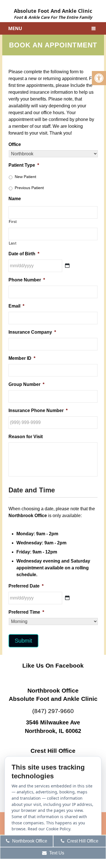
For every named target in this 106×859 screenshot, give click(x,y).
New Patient (25, 176)
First (13, 222)
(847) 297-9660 (53, 711)
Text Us (56, 852)
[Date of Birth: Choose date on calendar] (67, 265)
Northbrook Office (29, 841)
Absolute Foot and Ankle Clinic (53, 13)
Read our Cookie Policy (49, 828)
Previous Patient (29, 187)
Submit (23, 641)
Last (13, 243)
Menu (15, 28)
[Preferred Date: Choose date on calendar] (67, 598)
